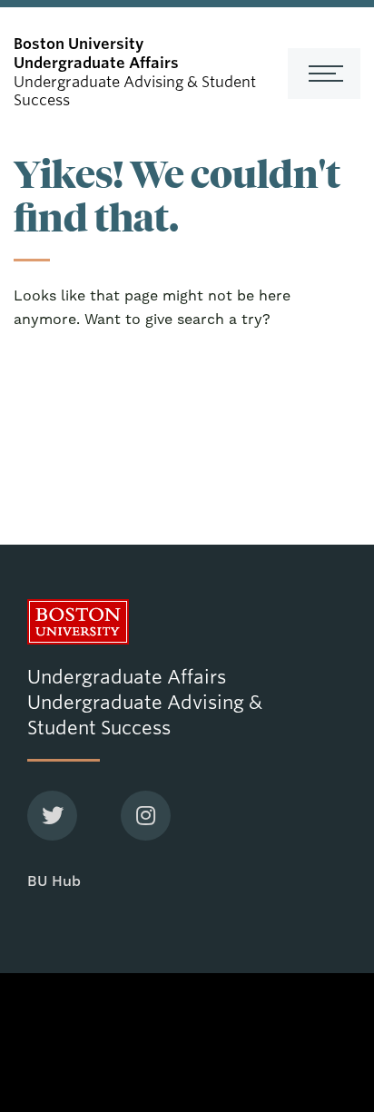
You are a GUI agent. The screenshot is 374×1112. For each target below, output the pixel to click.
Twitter (52, 816)
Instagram (146, 816)
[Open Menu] (324, 73)
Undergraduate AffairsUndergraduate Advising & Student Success (144, 702)
